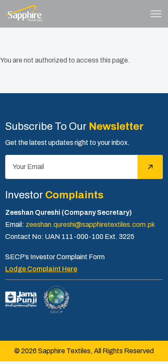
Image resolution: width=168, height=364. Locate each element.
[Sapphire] (24, 13)
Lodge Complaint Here (41, 269)
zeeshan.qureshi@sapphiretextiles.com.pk (90, 224)
